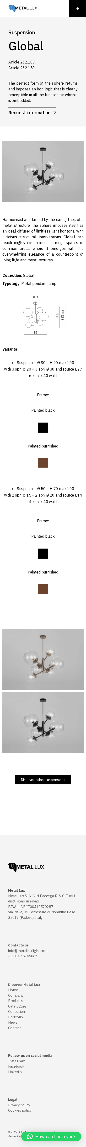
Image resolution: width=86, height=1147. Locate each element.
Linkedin (15, 1072)
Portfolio (15, 1017)
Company (15, 995)
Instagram (16, 1061)
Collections (17, 1011)
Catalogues (17, 1006)
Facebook (16, 1066)
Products (15, 1000)
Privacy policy (19, 1105)
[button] (51, 1136)
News (12, 1022)
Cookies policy (19, 1110)
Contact (14, 1028)
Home (13, 990)
